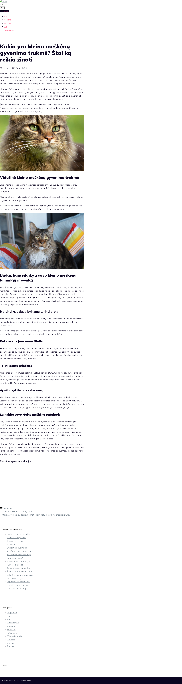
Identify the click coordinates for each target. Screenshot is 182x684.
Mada (6, 17)
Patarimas (12, 633)
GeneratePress (26, 681)
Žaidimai (11, 646)
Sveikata (11, 639)
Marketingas (9, 30)
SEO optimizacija (15, 636)
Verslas (7, 23)
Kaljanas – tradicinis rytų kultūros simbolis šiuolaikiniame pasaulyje (18, 564)
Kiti (5, 27)
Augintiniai (7, 508)
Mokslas (7, 20)
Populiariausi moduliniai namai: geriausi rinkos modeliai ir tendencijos (18, 585)
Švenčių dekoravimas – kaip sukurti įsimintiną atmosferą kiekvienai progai (20, 575)
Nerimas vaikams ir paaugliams (17, 511)
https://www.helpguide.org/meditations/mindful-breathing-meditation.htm (36, 515)
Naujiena (11, 629)
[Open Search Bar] (1, 4)
